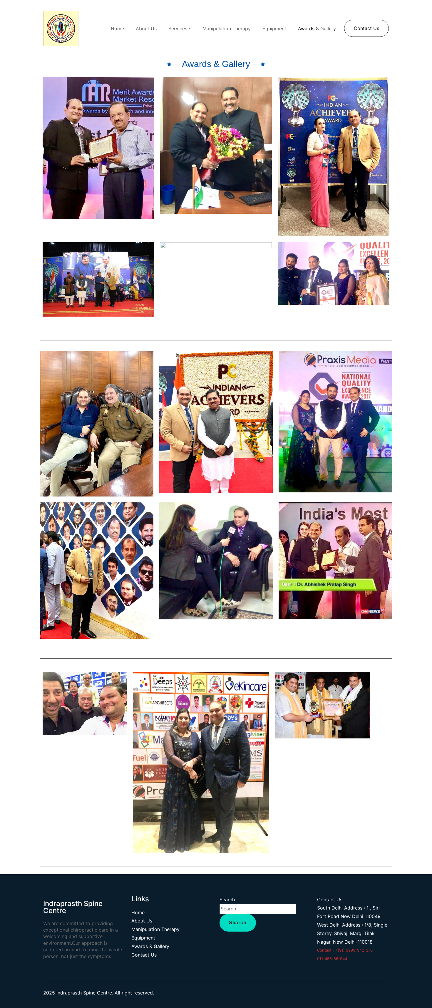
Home (117, 28)
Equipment (274, 28)
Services (177, 28)
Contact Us (366, 28)
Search (227, 899)
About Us (146, 28)
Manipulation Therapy (226, 28)
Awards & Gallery (317, 28)
